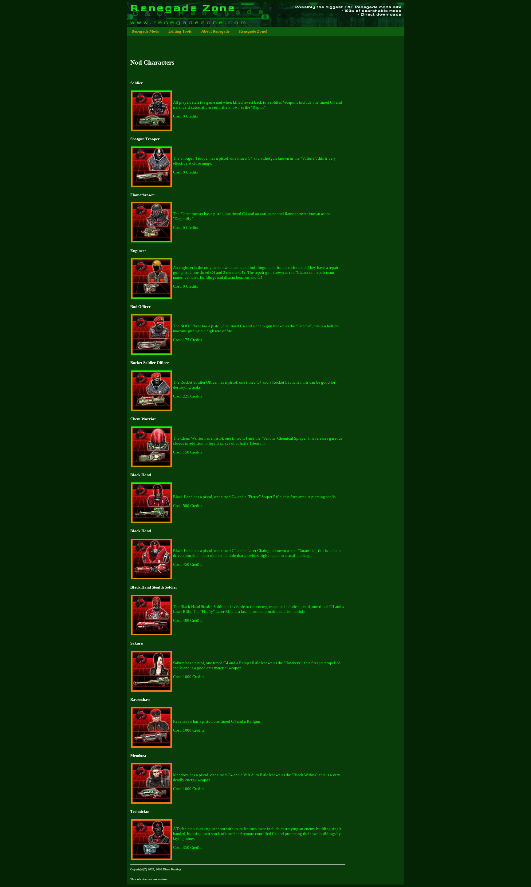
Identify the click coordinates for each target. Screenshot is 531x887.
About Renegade (215, 31)
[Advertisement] (239, 43)
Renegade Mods (145, 31)
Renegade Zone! (253, 31)
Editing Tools (180, 31)
